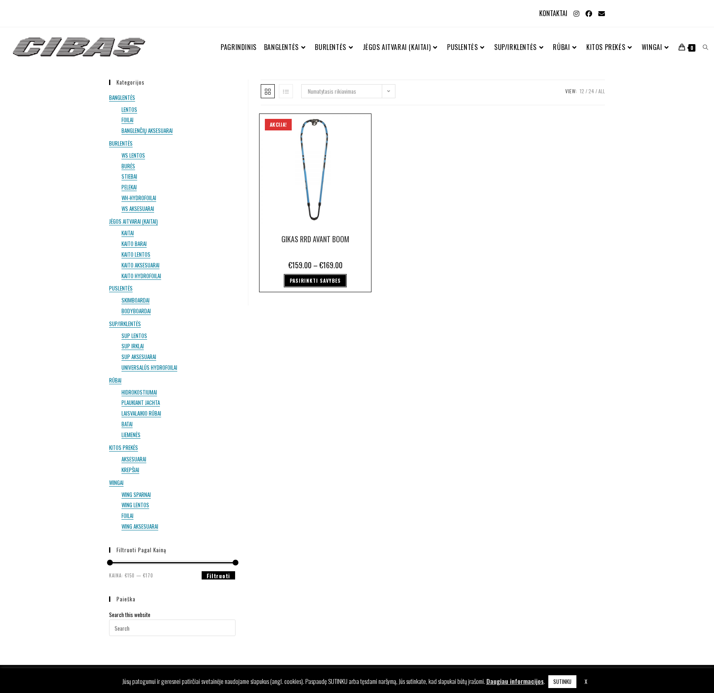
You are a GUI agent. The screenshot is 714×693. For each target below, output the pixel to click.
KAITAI (127, 233)
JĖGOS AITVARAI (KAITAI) (133, 221)
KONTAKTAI (553, 13)
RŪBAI (115, 380)
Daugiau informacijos (515, 681)
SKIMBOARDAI (135, 300)
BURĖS (128, 166)
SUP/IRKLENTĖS (125, 323)
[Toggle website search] (705, 47)
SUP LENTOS (134, 335)
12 (582, 91)
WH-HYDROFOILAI (138, 198)
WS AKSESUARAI (137, 208)
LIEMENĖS (130, 434)
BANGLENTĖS (122, 97)
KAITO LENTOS (135, 254)
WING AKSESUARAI (139, 526)
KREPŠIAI (130, 470)
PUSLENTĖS (121, 288)
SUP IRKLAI (132, 346)
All (601, 91)
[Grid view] (268, 91)
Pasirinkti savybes (315, 280)
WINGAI (116, 482)
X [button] (586, 681)
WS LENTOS (133, 155)
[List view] (286, 91)
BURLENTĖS (121, 143)
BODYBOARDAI (136, 311)
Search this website (129, 614)
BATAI (127, 424)
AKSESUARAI (133, 459)
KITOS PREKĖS (123, 447)
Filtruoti (218, 575)
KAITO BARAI (134, 243)
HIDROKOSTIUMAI (139, 392)
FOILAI (127, 120)
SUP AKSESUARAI (138, 356)
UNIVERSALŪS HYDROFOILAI (149, 367)
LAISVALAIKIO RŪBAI (141, 413)
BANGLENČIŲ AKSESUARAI (147, 130)
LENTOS (129, 109)
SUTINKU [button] (562, 681)
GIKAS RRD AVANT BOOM (315, 239)
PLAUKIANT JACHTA (140, 402)
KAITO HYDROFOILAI (141, 276)
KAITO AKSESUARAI (140, 265)
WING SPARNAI (136, 494)
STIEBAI (129, 176)
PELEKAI (129, 187)
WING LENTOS (135, 505)
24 (591, 91)
